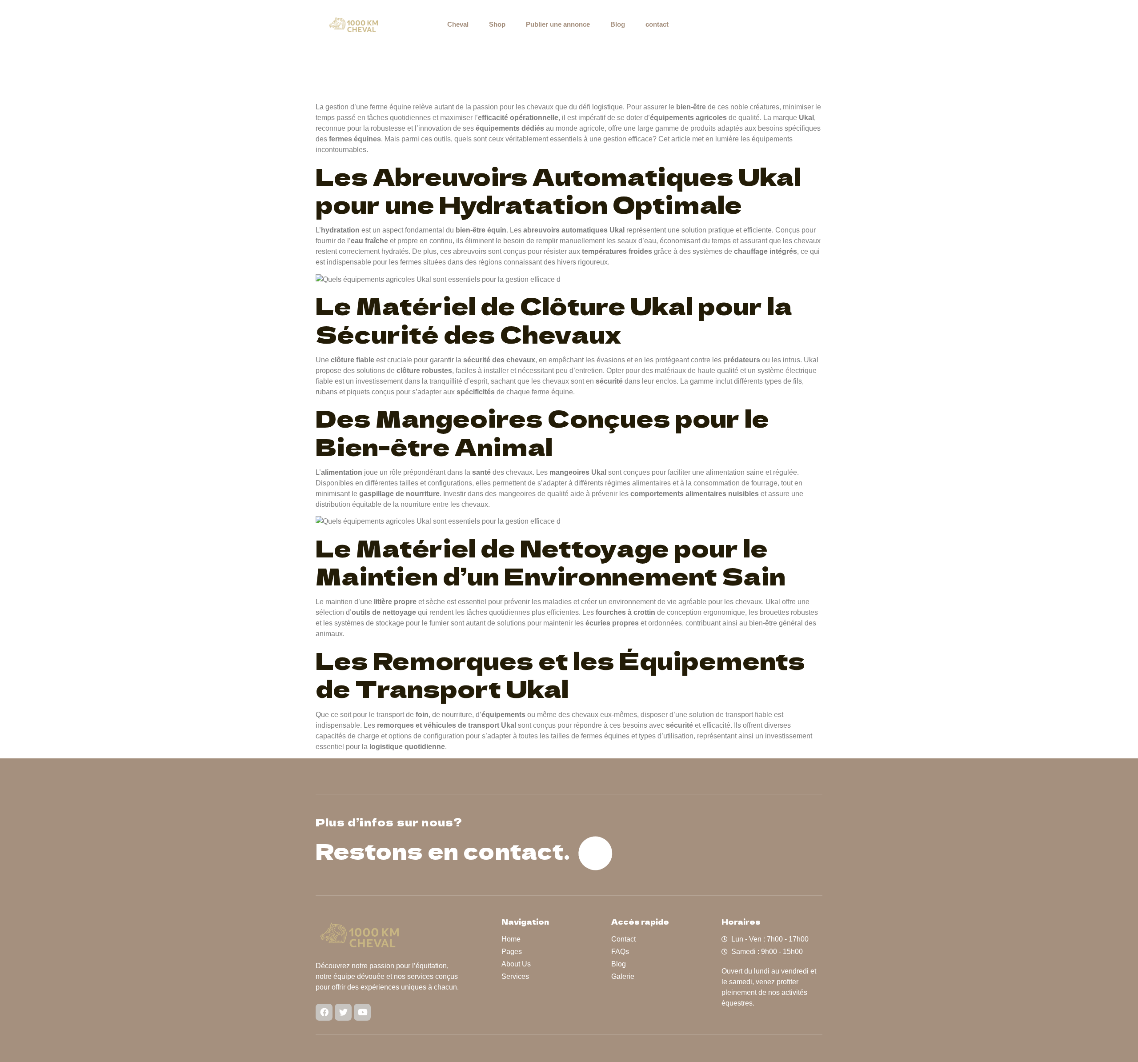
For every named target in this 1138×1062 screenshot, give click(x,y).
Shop (497, 24)
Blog (617, 24)
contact (657, 24)
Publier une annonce (558, 24)
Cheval (458, 24)
